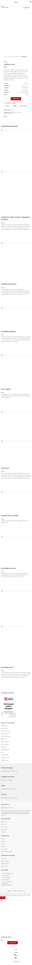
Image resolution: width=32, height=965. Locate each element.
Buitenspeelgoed (5, 733)
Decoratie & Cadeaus (6, 736)
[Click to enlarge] (3, 49)
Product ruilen (4, 866)
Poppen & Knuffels (5, 757)
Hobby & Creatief (5, 741)
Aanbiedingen (4, 726)
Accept (2, 897)
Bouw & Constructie (5, 731)
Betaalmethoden (5, 861)
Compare (3, 946)
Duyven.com (4, 827)
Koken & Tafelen (5, 744)
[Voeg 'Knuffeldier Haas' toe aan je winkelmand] (3, 685)
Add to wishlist (3, 681)
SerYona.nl (3, 821)
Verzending (3, 858)
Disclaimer (3, 846)
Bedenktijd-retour (5, 863)
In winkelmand (12, 942)
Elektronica (3, 739)
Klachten (3, 844)
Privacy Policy (4, 849)
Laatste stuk (4, 747)
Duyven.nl (3, 824)
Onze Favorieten (5, 755)
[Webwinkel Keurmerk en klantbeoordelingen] (8, 706)
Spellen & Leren (4, 760)
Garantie (3, 841)
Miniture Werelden (5, 749)
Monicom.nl (4, 829)
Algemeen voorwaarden (6, 851)
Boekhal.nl (3, 832)
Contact (3, 838)
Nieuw (2, 752)
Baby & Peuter (4, 728)
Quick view (3, 688)
